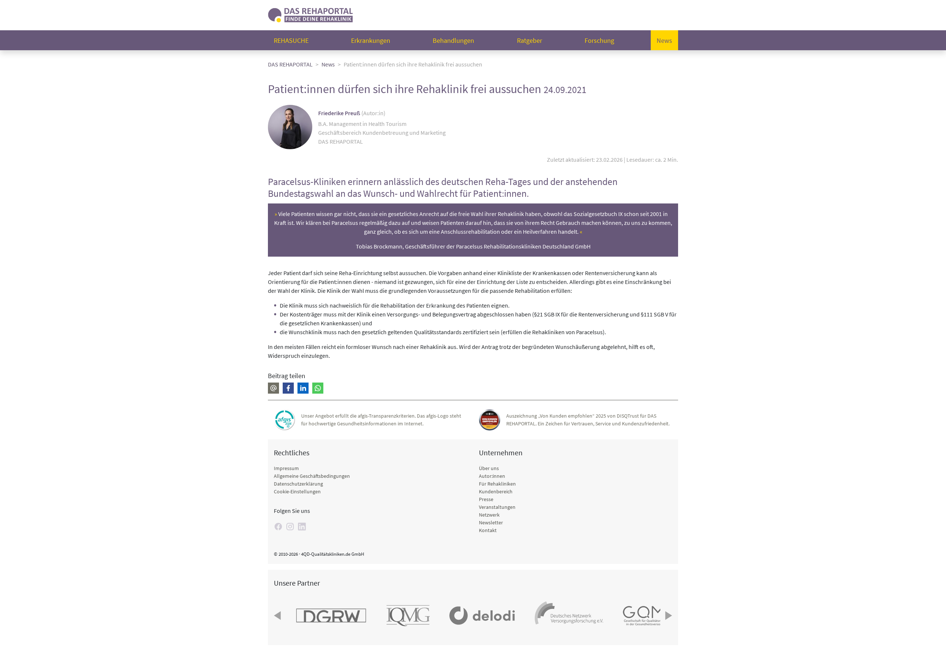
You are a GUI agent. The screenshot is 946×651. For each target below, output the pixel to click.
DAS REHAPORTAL (290, 64)
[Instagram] (290, 526)
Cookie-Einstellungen (297, 491)
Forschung (599, 40)
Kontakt (488, 530)
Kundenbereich (496, 491)
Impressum (286, 468)
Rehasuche (291, 40)
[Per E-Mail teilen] (273, 388)
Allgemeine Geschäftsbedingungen (312, 476)
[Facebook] (278, 526)
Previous (278, 615)
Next (667, 615)
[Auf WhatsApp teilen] (317, 388)
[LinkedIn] (301, 526)
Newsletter (491, 522)
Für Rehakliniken (497, 483)
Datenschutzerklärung (298, 483)
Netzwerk (489, 514)
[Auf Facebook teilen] (288, 388)
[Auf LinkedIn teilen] (303, 388)
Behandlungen (453, 40)
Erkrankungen (370, 40)
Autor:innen (492, 476)
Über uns (489, 468)
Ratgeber (529, 40)
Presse (486, 499)
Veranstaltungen (497, 507)
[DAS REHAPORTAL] (310, 14)
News (664, 40)
